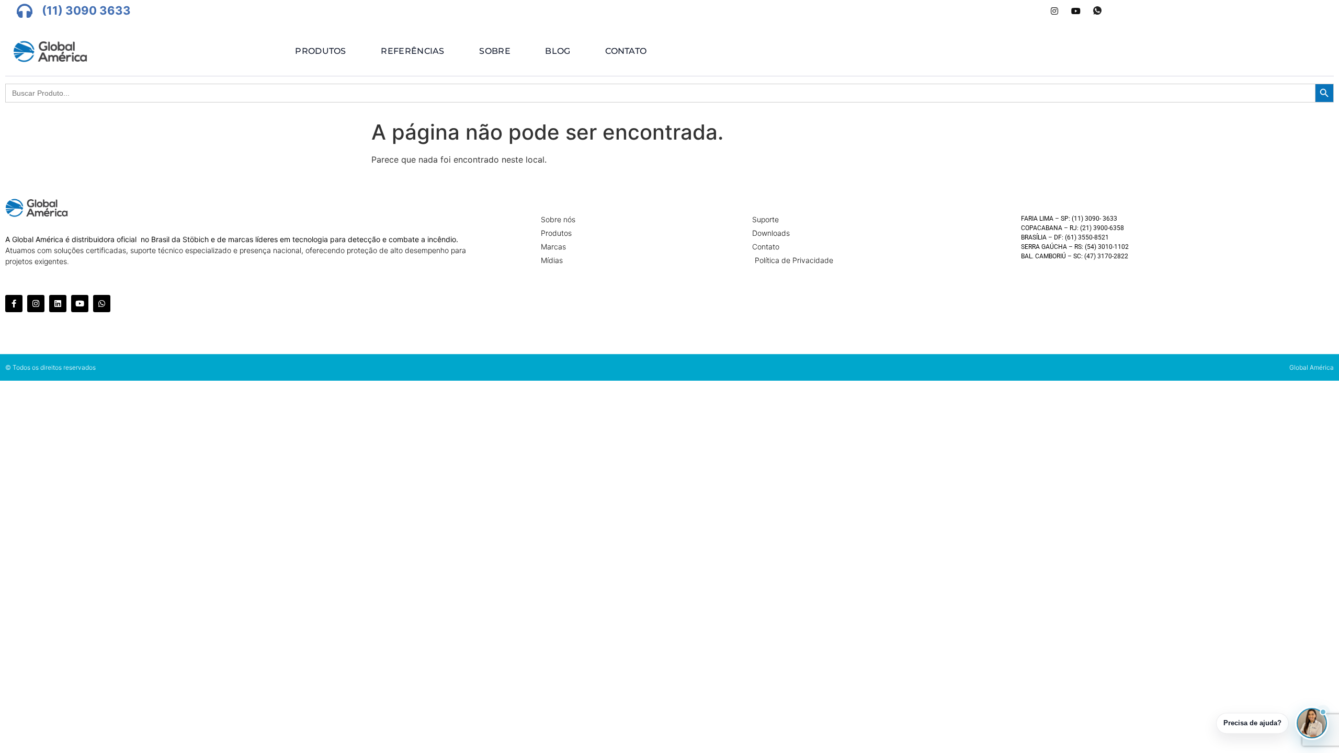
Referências (412, 51)
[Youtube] (1076, 11)
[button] (1312, 723)
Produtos (320, 51)
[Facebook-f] (13, 303)
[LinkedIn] (1033, 11)
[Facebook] (1011, 11)
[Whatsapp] (1097, 11)
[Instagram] (1054, 11)
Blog (557, 51)
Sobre (494, 51)
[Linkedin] (57, 303)
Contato (625, 51)
